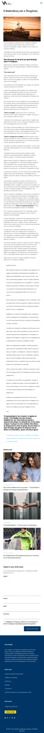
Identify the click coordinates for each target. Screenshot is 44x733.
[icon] (14, 718)
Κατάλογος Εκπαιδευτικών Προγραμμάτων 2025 (18, 692)
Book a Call (10, 712)
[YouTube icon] (10, 718)
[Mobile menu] (41, 3)
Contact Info (8, 688)
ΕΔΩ (16, 441)
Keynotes (7, 685)
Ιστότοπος (6, 614)
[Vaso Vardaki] (7, 3)
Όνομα (5, 598)
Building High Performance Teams (14, 674)
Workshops (8, 681)
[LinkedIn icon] (5, 718)
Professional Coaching (11, 677)
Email (5, 606)
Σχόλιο (5, 576)
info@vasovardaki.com (11, 706)
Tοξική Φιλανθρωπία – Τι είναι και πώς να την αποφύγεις (20, 525)
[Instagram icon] (12, 718)
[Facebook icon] (7, 718)
